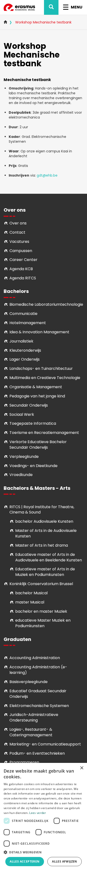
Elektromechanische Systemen (39, 705)
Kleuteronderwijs (25, 350)
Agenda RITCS (22, 278)
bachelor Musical (31, 593)
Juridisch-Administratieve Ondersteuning (33, 717)
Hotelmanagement (27, 323)
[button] (43, 852)
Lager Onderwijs (24, 359)
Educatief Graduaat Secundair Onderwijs (37, 693)
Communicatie (23, 313)
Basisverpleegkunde (28, 682)
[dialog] (43, 817)
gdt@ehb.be (47, 175)
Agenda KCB (21, 269)
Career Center (23, 259)
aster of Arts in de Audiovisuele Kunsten (46, 533)
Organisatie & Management (35, 387)
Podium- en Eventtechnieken (37, 753)
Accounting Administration (34, 658)
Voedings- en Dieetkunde (33, 466)
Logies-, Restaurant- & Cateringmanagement (30, 732)
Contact (17, 232)
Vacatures (19, 241)
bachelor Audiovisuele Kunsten (44, 521)
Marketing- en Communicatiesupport (45, 744)
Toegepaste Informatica (32, 423)
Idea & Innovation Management (39, 332)
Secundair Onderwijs (28, 405)
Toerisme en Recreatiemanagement (44, 432)
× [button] (81, 768)
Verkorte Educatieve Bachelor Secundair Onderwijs (38, 444)
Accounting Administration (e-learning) (38, 669)
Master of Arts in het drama (41, 545)
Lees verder (37, 813)
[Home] (19, 7)
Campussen (20, 250)
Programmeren (24, 762)
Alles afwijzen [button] (64, 861)
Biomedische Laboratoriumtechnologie (46, 304)
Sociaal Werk (21, 414)
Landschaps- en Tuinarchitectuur (41, 368)
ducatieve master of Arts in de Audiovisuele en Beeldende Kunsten (48, 557)
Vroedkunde (21, 474)
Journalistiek (21, 341)
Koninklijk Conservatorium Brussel (41, 584)
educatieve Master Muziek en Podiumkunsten (43, 623)
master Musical (29, 602)
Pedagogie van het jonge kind (37, 396)
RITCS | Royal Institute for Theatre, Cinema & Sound (41, 509)
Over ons (18, 223)
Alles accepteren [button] (24, 861)
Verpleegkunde (24, 456)
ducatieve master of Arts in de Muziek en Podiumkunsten (45, 571)
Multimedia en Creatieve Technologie (44, 377)
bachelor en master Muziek (41, 611)
